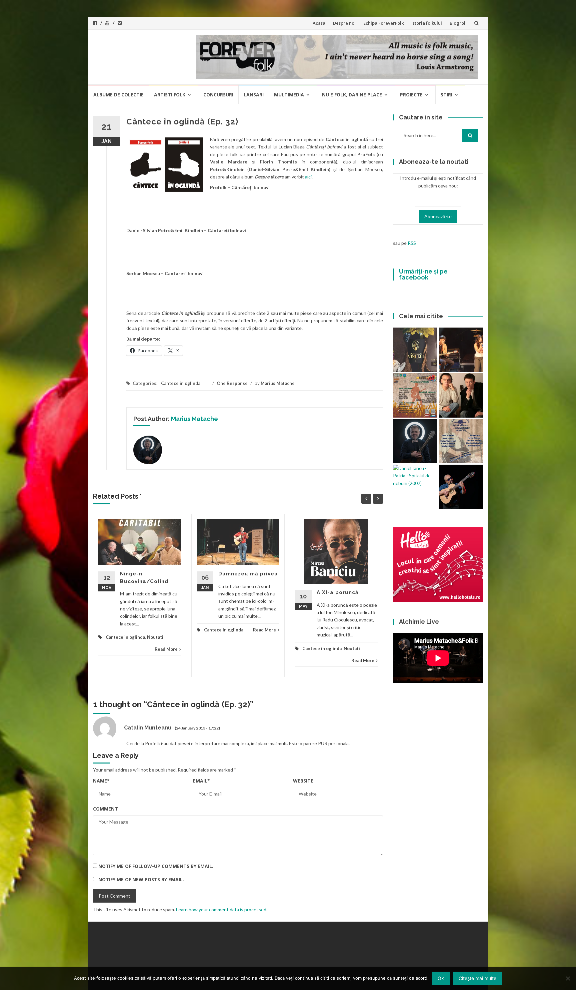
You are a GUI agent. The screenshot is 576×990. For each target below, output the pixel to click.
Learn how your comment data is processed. (221, 909)
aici (308, 176)
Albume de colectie (118, 94)
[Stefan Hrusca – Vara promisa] (415, 441)
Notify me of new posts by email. (141, 879)
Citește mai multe (477, 978)
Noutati (155, 637)
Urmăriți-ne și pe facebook (423, 274)
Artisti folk (169, 94)
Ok (441, 978)
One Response (232, 383)
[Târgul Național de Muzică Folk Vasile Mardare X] (461, 441)
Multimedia (289, 94)
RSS (412, 243)
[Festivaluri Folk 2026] (461, 350)
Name (101, 781)
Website (303, 781)
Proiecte (411, 94)
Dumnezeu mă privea (248, 574)
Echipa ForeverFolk (383, 23)
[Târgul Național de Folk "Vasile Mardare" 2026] (415, 395)
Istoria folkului (426, 23)
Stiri (446, 94)
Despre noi (344, 23)
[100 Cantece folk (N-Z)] (461, 395)
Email (201, 781)
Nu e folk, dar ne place (352, 94)
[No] (567, 978)
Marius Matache (278, 383)
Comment (105, 809)
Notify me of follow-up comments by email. (155, 866)
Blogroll (458, 23)
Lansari (254, 94)
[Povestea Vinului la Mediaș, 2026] (415, 350)
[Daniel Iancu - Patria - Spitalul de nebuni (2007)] (415, 476)
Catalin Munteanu (147, 727)
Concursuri (218, 94)
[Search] (470, 135)
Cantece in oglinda (180, 383)
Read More (166, 649)
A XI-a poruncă (338, 592)
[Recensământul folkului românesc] (461, 487)
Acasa (319, 23)
